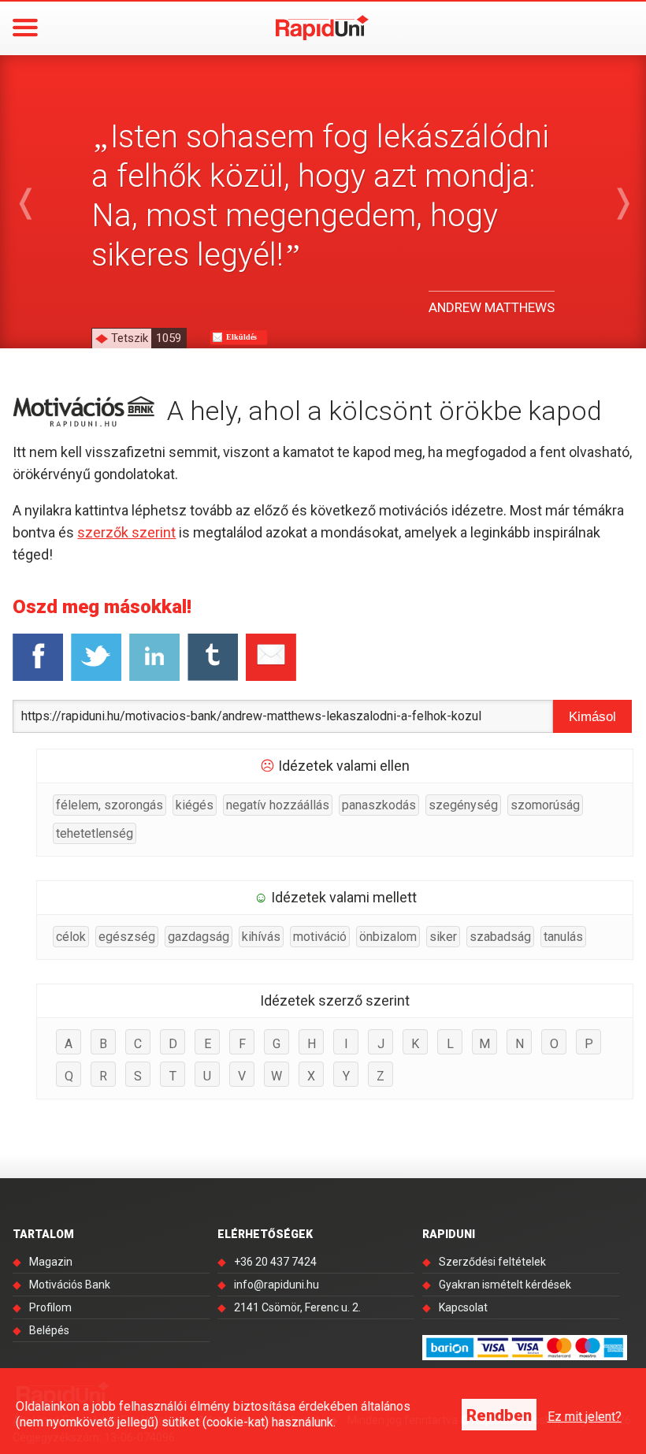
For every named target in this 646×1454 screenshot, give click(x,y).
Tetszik (146, 338)
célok (71, 936)
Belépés (49, 1330)
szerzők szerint (126, 532)
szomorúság (545, 805)
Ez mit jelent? (585, 1416)
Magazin (50, 1261)
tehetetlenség (94, 833)
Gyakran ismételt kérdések (505, 1284)
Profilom (50, 1307)
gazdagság (198, 936)
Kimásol (592, 716)
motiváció (320, 936)
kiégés (194, 805)
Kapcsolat (463, 1307)
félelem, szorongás (109, 805)
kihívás (261, 936)
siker (443, 936)
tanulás (563, 936)
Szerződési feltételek (492, 1261)
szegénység (463, 805)
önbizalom (388, 936)
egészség (126, 936)
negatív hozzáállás (277, 805)
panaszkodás (379, 805)
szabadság (500, 936)
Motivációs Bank (69, 1284)
